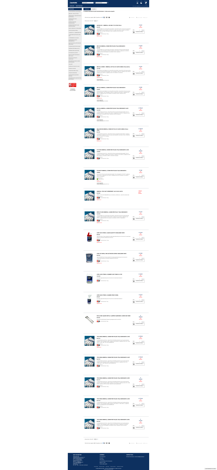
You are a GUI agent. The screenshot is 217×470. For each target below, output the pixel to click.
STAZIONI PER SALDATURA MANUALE (73, 75)
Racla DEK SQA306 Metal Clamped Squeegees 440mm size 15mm (113, 315)
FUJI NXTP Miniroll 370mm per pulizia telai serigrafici (111, 170)
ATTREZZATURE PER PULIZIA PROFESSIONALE (74, 26)
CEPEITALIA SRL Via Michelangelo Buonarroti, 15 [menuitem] (79, 457)
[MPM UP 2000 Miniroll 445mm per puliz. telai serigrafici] (89, 216)
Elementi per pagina (89, 17)
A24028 (98, 110)
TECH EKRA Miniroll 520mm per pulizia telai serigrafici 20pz (113, 378)
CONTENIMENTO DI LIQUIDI (74, 37)
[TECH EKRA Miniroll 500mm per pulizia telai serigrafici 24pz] (89, 362)
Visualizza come (99, 17)
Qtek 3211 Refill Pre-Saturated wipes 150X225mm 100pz (111, 253)
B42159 (98, 132)
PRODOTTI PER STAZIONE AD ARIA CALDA (74, 55)
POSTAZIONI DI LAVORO (73, 52)
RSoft (112, 469)
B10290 (98, 234)
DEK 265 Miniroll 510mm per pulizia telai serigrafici (111, 46)
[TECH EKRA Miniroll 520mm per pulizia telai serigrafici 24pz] (89, 403)
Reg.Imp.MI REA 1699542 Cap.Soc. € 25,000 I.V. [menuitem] (77, 461)
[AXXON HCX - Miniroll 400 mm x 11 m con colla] (89, 30)
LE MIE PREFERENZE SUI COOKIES (210, 468)
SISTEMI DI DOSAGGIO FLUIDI (74, 66)
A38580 (98, 172)
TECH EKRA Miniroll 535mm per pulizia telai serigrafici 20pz (113, 419)
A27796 (98, 68)
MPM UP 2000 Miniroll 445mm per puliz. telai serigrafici (112, 212)
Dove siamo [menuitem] (102, 459)
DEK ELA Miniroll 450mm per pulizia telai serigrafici (111, 87)
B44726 (98, 400)
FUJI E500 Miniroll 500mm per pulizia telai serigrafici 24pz (113, 149)
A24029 (98, 213)
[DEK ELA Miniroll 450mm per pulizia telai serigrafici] (89, 92)
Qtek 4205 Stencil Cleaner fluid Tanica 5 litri (109, 274)
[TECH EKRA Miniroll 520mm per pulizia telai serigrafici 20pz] (89, 382)
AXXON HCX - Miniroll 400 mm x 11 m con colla (109, 25)
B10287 (98, 296)
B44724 (98, 338)
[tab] (75, 12)
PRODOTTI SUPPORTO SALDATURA (73, 58)
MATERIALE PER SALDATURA (74, 50)
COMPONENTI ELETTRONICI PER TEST (74, 35)
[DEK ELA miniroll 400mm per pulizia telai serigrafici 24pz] (89, 113)
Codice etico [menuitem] (107, 466)
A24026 (98, 276)
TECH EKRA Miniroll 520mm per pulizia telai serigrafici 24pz (113, 398)
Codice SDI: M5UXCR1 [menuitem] (77, 463)
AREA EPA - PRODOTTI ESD (74, 13)
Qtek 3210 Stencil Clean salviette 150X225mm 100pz (111, 232)
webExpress (108, 469)
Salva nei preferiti (139, 17)
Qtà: (133, 29)
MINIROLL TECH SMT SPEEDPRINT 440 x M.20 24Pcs (110, 191)
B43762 (98, 255)
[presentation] (87, 9)
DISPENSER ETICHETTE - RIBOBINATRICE (73, 40)
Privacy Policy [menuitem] (96, 466)
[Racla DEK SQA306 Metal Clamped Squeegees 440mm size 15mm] (89, 320)
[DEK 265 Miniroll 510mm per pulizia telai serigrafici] (89, 50)
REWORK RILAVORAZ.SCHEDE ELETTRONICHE (74, 62)
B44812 (98, 317)
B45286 (98, 193)
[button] (142, 30)
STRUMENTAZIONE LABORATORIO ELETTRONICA (75, 78)
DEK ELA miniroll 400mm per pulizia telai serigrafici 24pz (112, 108)
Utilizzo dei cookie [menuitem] (101, 466)
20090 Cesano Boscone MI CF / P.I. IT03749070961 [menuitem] (78, 459)
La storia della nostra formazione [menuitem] (106, 461)
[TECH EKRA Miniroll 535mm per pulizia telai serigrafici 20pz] (89, 424)
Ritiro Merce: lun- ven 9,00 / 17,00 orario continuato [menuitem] (80, 465)
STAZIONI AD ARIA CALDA (73, 70)
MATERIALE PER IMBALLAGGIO (74, 48)
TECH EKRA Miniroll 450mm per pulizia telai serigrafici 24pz (113, 336)
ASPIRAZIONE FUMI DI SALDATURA (73, 19)
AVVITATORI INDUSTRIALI (73, 30)
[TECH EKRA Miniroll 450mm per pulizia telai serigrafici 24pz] (89, 341)
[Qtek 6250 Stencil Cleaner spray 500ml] (89, 299)
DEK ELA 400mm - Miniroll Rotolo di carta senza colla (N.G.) (113, 66)
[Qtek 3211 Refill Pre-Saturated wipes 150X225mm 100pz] (89, 258)
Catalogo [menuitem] (72, 5)
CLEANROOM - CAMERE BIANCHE (75, 32)
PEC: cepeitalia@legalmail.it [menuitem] (78, 462)
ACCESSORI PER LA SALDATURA (75, 11)
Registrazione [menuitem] (79, 5)
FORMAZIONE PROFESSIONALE (74, 46)
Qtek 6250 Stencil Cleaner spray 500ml (107, 295)
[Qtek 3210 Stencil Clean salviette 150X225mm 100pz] (89, 237)
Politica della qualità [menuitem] (103, 463)
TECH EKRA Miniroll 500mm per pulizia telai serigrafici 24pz (113, 357)
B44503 (98, 421)
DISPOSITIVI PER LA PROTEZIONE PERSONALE (75, 44)
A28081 (98, 89)
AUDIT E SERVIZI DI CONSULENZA (75, 28)
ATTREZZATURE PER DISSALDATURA (72, 22)
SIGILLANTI (71, 64)
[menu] (76, 5)
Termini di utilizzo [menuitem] (113, 466)
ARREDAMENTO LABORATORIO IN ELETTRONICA (75, 16)
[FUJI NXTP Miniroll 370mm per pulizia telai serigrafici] (89, 175)
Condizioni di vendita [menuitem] (120, 466)
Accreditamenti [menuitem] (102, 456)
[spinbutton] (140, 30)
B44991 (98, 27)
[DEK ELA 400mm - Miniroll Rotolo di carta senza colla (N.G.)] (89, 71)
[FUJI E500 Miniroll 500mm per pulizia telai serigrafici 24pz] (89, 154)
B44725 (98, 359)
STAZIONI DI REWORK (73, 72)
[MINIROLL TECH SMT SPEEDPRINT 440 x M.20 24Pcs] (89, 196)
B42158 (98, 47)
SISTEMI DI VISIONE (72, 68)
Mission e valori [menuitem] (102, 462)
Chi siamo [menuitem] (101, 458)
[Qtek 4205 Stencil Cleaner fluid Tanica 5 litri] (89, 279)
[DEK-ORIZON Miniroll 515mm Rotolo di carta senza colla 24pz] (89, 133)
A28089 (98, 151)
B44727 (98, 379)
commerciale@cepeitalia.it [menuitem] (139, 456)
